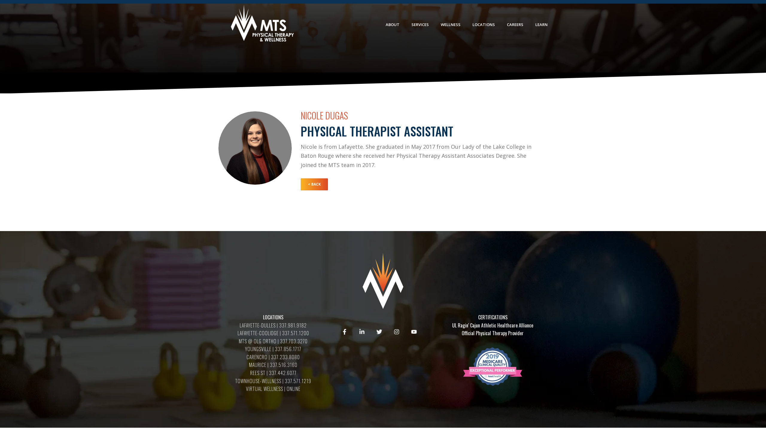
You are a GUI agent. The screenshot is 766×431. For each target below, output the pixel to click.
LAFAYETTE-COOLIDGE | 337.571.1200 (273, 333)
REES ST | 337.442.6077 (273, 373)
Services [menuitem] (420, 24)
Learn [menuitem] (541, 24)
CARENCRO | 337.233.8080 (273, 357)
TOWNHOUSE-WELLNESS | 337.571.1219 (273, 381)
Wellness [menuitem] (450, 24)
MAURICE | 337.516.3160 (273, 364)
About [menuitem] (392, 24)
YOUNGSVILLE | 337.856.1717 (273, 349)
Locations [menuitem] (483, 24)
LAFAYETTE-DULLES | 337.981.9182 (273, 325)
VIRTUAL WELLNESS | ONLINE (273, 388)
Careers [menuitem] (515, 24)
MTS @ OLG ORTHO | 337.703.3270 (273, 341)
